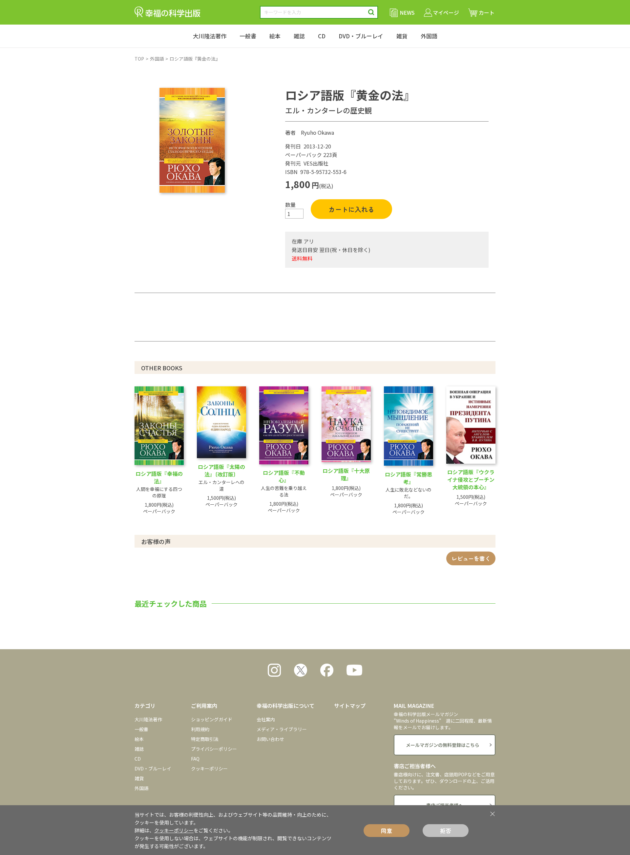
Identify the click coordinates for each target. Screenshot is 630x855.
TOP (139, 58)
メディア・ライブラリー (282, 729)
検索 (371, 12)
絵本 (275, 36)
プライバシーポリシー (214, 749)
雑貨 (402, 36)
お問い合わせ (270, 739)
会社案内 (266, 719)
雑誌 (299, 36)
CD (322, 36)
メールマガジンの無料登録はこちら (442, 745)
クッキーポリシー (209, 768)
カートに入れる (351, 209)
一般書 (248, 36)
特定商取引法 (205, 739)
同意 (386, 830)
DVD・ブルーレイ (361, 36)
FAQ (195, 758)
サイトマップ (350, 705)
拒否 (445, 830)
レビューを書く (471, 558)
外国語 (429, 36)
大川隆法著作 (209, 36)
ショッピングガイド (211, 719)
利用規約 (200, 729)
